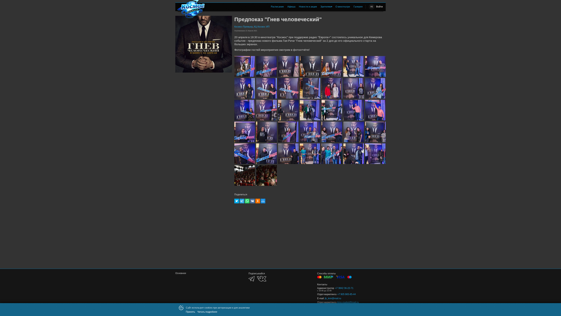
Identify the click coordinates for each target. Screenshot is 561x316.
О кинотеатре (342, 6)
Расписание (277, 6)
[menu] (285, 6)
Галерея (358, 6)
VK (261, 278)
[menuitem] (277, 6)
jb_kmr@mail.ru (333, 298)
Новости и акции (308, 6)
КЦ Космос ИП (262, 26)
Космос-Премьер (243, 26)
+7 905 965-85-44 (346, 294)
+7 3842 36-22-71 (344, 288)
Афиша (291, 6)
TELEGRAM (252, 278)
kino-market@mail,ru (348, 302)
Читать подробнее (207, 312)
